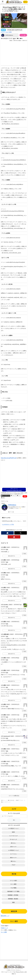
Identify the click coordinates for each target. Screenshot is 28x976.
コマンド (14, 495)
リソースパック (13, 835)
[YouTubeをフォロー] (13, 512)
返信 (25, 553)
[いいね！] (23, 35)
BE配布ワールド (14, 850)
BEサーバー (13, 857)
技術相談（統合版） (13, 898)
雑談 (13, 902)
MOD (13, 832)
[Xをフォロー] (11, 512)
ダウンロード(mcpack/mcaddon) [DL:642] (14, 489)
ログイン (25, 2)
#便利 (10, 32)
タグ (19, 495)
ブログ (13, 865)
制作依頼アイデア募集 (13, 891)
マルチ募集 (13, 887)
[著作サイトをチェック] (9, 512)
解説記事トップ (5, 915)
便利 (3, 497)
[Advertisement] (14, 53)
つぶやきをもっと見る (8, 524)
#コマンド (3, 32)
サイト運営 (13, 884)
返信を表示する (11, 555)
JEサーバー (13, 846)
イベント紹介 (13, 880)
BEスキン (13, 861)
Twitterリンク (4, 928)
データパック (13, 839)
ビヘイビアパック (6, 495)
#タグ (7, 32)
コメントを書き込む (14, 795)
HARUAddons (12, 505)
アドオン (14, 854)
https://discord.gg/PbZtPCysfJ (9, 458)
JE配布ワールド (14, 828)
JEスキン (13, 843)
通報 (25, 496)
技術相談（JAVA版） (13, 895)
